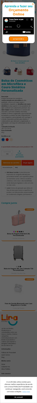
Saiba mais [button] (26, 392)
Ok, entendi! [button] (18, 397)
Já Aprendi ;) (18, 39)
